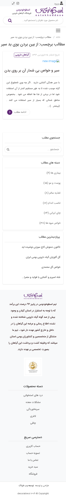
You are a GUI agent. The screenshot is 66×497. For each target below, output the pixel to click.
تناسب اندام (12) (51, 203)
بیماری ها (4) (53, 173)
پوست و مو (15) (51, 183)
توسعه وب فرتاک (26, 485)
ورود (56, 4)
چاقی (33, 423)
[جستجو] (10, 20)
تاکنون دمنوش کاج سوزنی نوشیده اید (41, 247)
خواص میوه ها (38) (49, 223)
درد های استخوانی (33, 395)
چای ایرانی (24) (52, 213)
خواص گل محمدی (50, 267)
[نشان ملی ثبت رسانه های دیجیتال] (33, 367)
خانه (58, 37)
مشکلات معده (33, 402)
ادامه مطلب (20, 112)
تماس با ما (33, 460)
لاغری (33, 416)
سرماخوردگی (33, 409)
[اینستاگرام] (17, 3)
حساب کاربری (33, 446)
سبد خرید (33, 467)
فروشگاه (33, 474)
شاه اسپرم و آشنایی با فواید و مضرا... (41, 277)
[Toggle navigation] (58, 30)
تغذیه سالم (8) (52, 193)
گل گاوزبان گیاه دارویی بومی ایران (43, 257)
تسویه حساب (33, 453)
